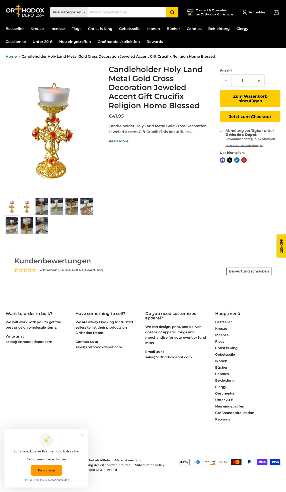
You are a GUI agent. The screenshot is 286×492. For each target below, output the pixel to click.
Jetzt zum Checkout (250, 116)
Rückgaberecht (126, 460)
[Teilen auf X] (229, 160)
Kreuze (37, 29)
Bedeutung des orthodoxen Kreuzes (103, 465)
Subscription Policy (149, 465)
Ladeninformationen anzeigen (244, 145)
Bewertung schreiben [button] (249, 271)
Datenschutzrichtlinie (93, 460)
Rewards (155, 42)
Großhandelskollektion (119, 42)
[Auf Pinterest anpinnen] (244, 160)
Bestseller (15, 29)
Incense (57, 29)
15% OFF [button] (281, 246)
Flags (76, 29)
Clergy (242, 29)
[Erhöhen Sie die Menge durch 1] (259, 80)
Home (11, 57)
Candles (194, 29)
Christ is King (100, 29)
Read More (118, 141)
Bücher (173, 29)
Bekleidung (219, 29)
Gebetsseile (130, 29)
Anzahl (226, 70)
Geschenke (16, 42)
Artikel (112, 469)
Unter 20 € (43, 42)
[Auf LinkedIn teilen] (237, 160)
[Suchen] (172, 12)
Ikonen (153, 29)
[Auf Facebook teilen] (222, 160)
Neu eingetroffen (75, 42)
